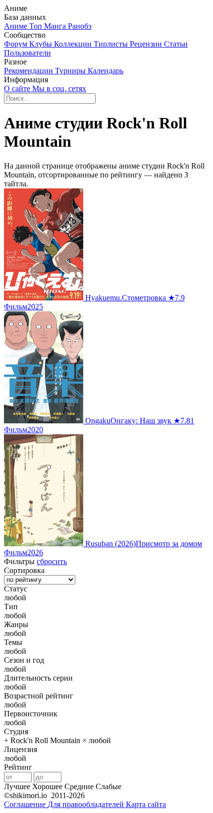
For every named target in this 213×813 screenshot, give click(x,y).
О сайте (18, 88)
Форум (16, 44)
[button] (106, 597)
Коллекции (74, 44)
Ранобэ (80, 26)
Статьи (176, 44)
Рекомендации (29, 70)
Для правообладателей (87, 804)
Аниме (16, 26)
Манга (56, 26)
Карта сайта (146, 804)
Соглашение (26, 804)
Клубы (41, 44)
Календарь (105, 70)
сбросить (52, 561)
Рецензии (147, 44)
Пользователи (27, 53)
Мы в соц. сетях (59, 88)
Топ (36, 26)
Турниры (71, 70)
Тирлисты (112, 44)
